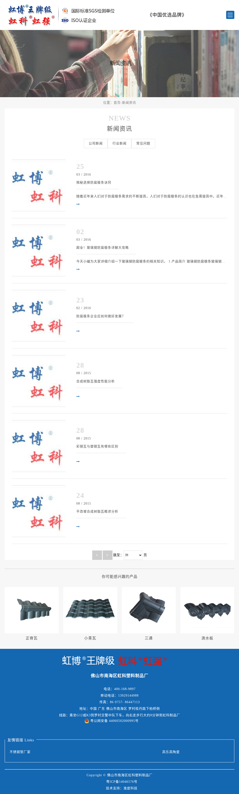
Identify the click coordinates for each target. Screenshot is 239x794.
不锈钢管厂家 (20, 752)
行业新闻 (119, 143)
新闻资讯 (129, 102)
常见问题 (143, 143)
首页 (117, 102)
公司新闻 (96, 143)
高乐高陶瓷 (171, 752)
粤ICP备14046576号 (121, 781)
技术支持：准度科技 (121, 788)
